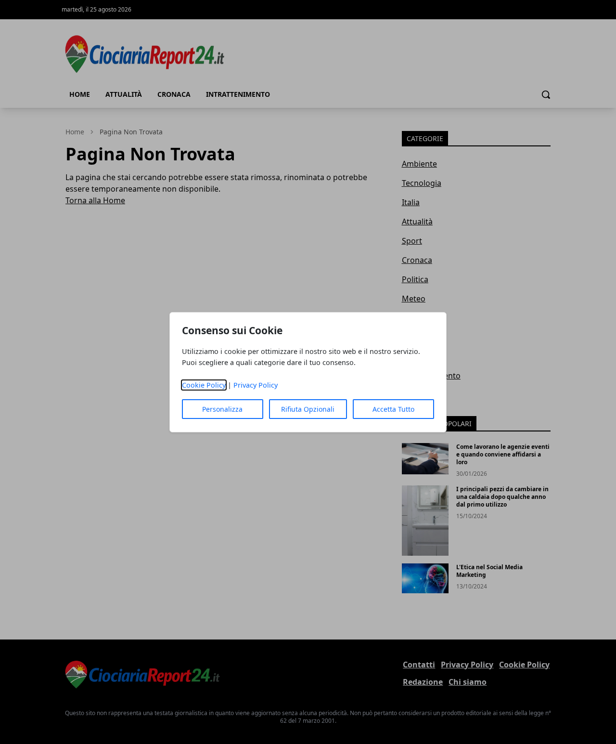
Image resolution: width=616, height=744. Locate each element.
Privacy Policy (255, 385)
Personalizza (222, 409)
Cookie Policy (204, 385)
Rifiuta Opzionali (307, 409)
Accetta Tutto (393, 409)
